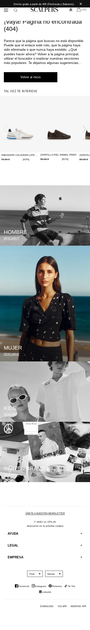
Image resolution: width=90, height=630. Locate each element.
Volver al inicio (30, 77)
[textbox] (32, 574)
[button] (15, 10)
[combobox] (32, 574)
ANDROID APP (78, 606)
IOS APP (62, 606)
